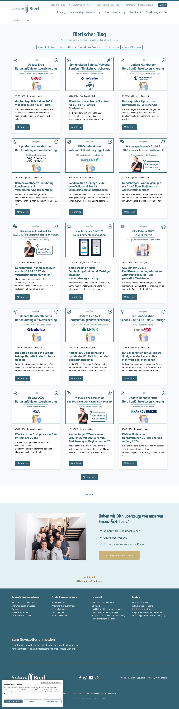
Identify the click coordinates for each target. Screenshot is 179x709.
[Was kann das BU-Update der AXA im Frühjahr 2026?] (36, 406)
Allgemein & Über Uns (48, 47)
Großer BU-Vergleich (21, 612)
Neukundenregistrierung (80, 5)
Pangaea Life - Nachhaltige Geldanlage (109, 615)
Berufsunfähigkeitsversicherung (25, 597)
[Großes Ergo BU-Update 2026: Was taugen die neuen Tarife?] (36, 73)
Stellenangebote (144, 677)
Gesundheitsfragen (60, 609)
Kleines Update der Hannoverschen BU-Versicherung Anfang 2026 (142, 437)
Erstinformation (160, 677)
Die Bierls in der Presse (142, 609)
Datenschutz (77, 693)
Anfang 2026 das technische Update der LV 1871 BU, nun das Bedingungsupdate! (88, 356)
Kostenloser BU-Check (21, 615)
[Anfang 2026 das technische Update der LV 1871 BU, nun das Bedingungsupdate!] (89, 324)
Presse (123, 677)
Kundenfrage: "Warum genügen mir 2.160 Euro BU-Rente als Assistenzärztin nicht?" (141, 186)
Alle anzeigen (89, 477)
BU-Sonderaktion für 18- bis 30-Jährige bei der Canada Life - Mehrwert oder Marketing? (142, 356)
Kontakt (163, 5)
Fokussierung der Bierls (142, 606)
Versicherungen (112, 47)
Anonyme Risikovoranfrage (23, 606)
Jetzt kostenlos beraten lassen (119, 555)
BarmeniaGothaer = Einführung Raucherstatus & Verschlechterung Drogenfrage (34, 186)
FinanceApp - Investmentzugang (140, 5)
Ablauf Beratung (59, 602)
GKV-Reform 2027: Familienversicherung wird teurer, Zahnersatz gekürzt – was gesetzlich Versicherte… (142, 273)
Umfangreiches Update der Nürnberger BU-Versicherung (139, 103)
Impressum (67, 693)
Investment (97, 597)
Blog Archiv (89, 494)
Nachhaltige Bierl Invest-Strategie (107, 609)
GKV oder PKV (58, 612)
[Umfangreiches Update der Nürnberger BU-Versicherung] (143, 73)
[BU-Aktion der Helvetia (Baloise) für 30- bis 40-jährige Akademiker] (89, 73)
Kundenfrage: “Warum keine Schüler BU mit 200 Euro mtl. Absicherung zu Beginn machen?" (89, 437)
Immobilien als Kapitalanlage (105, 612)
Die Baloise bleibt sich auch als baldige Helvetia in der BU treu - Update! (35, 356)
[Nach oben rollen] (173, 703)
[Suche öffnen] (165, 12)
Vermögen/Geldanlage (131, 47)
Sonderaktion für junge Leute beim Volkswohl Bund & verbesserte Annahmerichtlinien (88, 186)
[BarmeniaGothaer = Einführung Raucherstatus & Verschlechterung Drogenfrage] (36, 155)
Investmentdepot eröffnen (103, 618)
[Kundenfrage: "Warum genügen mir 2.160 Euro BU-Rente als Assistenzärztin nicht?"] (143, 155)
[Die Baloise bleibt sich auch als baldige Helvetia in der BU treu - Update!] (36, 324)
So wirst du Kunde (140, 602)
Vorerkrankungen (59, 615)
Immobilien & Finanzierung (90, 47)
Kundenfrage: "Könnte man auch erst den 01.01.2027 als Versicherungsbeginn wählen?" (35, 271)
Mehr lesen (22, 127)
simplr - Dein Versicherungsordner (147, 612)
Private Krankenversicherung (64, 597)
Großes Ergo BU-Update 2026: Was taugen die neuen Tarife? (34, 103)
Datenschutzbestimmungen (51, 683)
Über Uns (55, 5)
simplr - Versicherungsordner (108, 5)
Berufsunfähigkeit (68, 47)
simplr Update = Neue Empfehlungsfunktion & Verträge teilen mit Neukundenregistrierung (89, 273)
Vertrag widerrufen (109, 693)
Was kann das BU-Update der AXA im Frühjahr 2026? (36, 436)
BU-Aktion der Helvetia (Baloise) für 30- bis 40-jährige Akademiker (89, 104)
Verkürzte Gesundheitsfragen (24, 602)
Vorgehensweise (19, 609)
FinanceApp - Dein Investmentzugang (148, 615)
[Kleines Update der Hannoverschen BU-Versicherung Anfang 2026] (143, 406)
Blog (63, 5)
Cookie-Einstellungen (92, 693)
